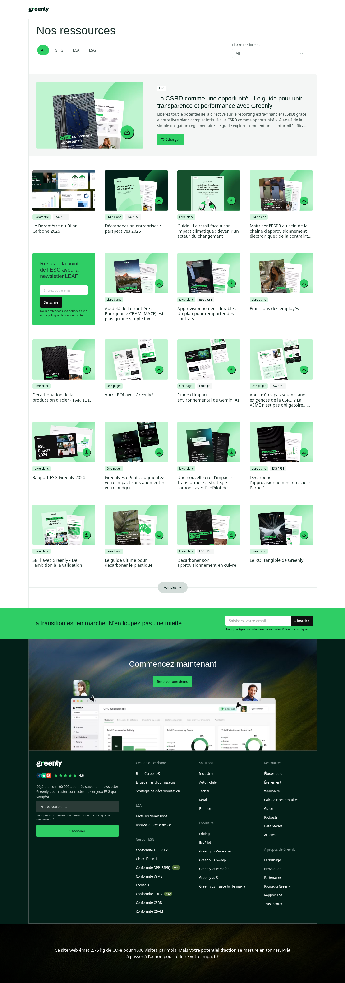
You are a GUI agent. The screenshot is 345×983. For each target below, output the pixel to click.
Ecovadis (142, 885)
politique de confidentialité (65, 315)
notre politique (297, 629)
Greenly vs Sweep (212, 860)
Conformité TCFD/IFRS (152, 850)
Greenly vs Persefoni (214, 868)
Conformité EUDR (153, 894)
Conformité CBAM (149, 911)
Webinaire (272, 791)
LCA (76, 50)
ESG (92, 50)
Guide (268, 808)
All (43, 50)
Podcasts (271, 817)
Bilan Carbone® (148, 773)
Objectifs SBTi (146, 858)
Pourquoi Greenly (277, 886)
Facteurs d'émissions (151, 816)
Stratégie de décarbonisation (158, 791)
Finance (205, 808)
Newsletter (272, 868)
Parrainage (272, 860)
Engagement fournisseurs (156, 782)
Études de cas (274, 773)
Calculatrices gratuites (281, 799)
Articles (270, 835)
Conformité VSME (149, 876)
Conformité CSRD (149, 902)
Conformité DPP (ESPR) (157, 867)
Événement (272, 782)
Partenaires (273, 877)
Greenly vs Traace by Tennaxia (222, 886)
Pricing (204, 833)
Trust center (273, 903)
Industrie (206, 773)
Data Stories (273, 826)
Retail (203, 799)
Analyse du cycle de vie (153, 825)
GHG (59, 50)
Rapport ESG (273, 895)
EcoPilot (205, 842)
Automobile (208, 782)
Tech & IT (206, 791)
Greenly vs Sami (211, 877)
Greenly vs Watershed (216, 851)
